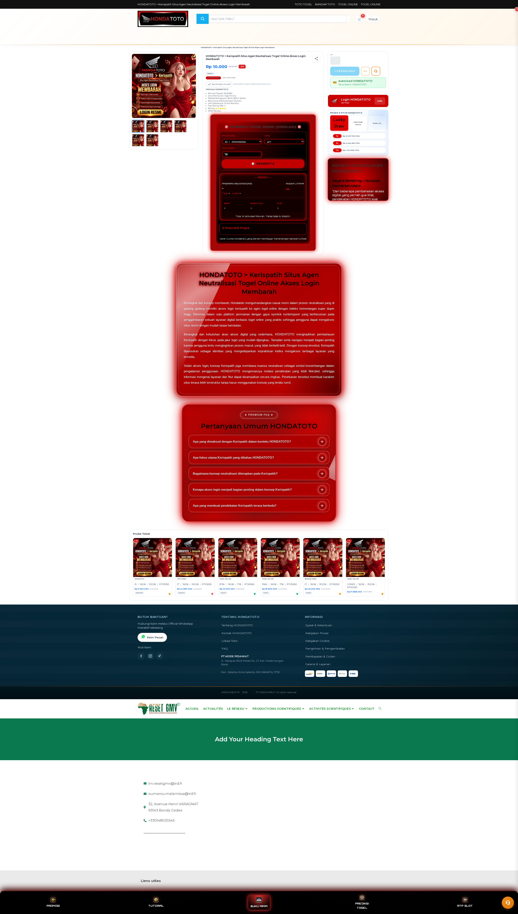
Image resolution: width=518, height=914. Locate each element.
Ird (143, 889)
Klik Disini (226, 111)
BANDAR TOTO (325, 4)
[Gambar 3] (166, 126)
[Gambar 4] (180, 126)
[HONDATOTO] (163, 19)
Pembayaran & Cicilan (320, 656)
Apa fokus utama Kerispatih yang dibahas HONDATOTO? (233, 457)
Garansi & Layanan (317, 664)
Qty (331, 55)
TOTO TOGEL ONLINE (340, 37)
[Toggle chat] (508, 903)
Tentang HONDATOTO (237, 625)
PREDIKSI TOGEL (362, 906)
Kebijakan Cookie (317, 640)
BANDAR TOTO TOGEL (301, 37)
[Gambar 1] (138, 126)
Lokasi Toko (230, 640)
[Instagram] (150, 656)
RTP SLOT (465, 905)
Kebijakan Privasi (316, 633)
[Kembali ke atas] (509, 893)
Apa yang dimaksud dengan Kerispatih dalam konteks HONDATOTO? (242, 441)
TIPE (267, 136)
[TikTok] (159, 656)
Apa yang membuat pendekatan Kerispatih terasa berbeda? (234, 505)
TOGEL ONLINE (348, 4)
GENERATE (263, 163)
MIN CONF (228, 148)
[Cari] (202, 19)
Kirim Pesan (155, 637)
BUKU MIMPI (259, 906)
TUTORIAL (156, 905)
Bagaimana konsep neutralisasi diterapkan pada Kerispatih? (235, 473)
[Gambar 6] (152, 140)
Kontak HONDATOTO (237, 633)
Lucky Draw (339, 123)
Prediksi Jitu (377, 123)
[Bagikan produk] (316, 59)
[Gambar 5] (138, 140)
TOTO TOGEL (303, 4)
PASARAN (228, 136)
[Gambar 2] (152, 126)
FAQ (225, 648)
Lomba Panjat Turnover (358, 123)
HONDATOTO (163, 37)
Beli (365, 71)
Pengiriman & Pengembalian (325, 648)
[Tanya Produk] (375, 71)
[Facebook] (141, 656)
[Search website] (380, 708)
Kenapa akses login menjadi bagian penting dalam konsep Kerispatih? (242, 489)
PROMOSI (53, 905)
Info (379, 101)
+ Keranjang (344, 71)
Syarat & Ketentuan (318, 625)
